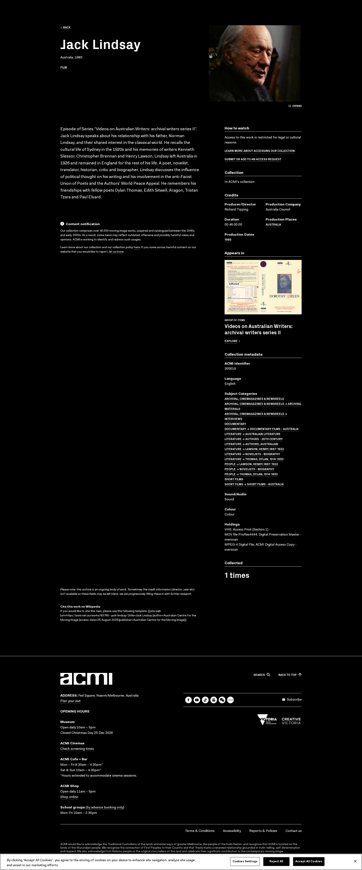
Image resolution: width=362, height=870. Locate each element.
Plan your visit (70, 701)
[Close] (355, 861)
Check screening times (77, 749)
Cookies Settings (245, 861)
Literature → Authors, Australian (251, 444)
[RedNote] (230, 700)
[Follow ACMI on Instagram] (213, 700)
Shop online (69, 797)
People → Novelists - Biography (249, 469)
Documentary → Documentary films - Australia (262, 429)
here (137, 247)
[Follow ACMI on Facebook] (188, 700)
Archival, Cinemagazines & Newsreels (254, 398)
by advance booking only (105, 807)
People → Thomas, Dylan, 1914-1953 (251, 474)
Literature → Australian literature (253, 434)
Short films (234, 479)
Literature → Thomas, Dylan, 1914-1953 (254, 459)
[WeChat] (222, 700)
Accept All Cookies (308, 861)
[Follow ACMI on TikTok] (205, 700)
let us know (116, 251)
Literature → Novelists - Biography (252, 454)
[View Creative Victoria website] (279, 721)
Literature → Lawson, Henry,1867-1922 (254, 449)
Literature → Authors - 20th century (254, 439)
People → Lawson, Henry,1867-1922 (251, 464)
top (287, 675)
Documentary (235, 424)
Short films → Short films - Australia (254, 484)
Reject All (276, 861)
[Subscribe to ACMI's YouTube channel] (197, 700)
